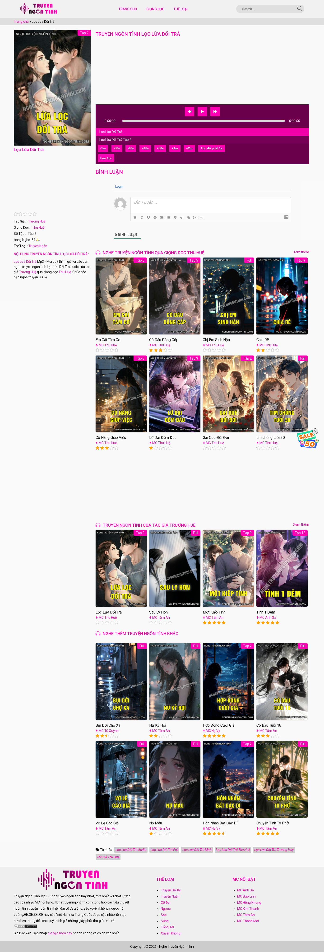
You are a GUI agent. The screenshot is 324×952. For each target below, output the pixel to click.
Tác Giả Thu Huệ (108, 857)
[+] (201, 217)
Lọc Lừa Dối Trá (25, 261)
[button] (189, 111)
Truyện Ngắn (37, 246)
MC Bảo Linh (246, 896)
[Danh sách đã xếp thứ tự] (161, 217)
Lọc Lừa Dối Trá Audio (131, 850)
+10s (145, 148)
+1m (175, 148)
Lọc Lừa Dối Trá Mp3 (197, 850)
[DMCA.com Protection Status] (25, 927)
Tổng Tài (167, 927)
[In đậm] (135, 217)
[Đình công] (155, 217)
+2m (189, 148)
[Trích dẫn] (175, 217)
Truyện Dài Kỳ (171, 890)
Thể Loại (181, 9)
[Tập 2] (52, 144)
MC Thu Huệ (108, 345)
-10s (131, 148)
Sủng (165, 921)
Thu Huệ (38, 227)
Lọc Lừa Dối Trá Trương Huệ (274, 850)
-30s (117, 148)
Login (119, 186)
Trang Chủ (128, 9)
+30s (160, 148)
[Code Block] (181, 217)
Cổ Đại (165, 902)
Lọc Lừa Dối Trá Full (164, 850)
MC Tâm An (161, 617)
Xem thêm (301, 252)
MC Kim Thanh (248, 909)
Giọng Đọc (155, 9)
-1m (103, 148)
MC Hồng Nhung (249, 902)
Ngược (166, 909)
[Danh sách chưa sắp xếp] (168, 217)
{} (194, 217)
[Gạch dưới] (148, 217)
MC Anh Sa (267, 617)
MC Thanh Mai (248, 921)
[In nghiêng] (142, 217)
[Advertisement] (52, 182)
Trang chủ (21, 21)
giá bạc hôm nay (60, 933)
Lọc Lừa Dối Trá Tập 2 (115, 140)
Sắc (164, 915)
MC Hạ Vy (213, 731)
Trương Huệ (36, 221)
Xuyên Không (171, 933)
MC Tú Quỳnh (109, 731)
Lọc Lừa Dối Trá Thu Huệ (233, 850)
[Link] (188, 217)
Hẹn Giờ (106, 158)
